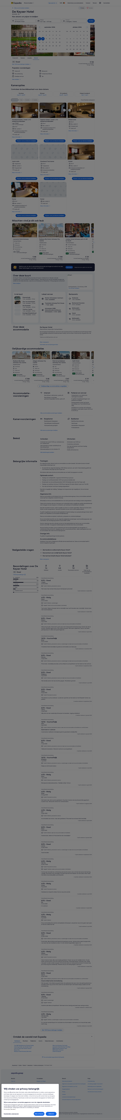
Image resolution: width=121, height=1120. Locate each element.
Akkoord (51, 1114)
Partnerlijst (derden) (9, 1109)
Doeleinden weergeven (11, 1114)
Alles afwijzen (39, 1114)
